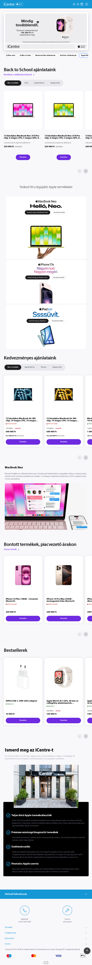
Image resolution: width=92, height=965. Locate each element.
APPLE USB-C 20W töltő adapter (21, 701)
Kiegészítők (55, 83)
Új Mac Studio (25, 55)
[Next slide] (84, 31)
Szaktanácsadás (20, 847)
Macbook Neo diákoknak (45, 55)
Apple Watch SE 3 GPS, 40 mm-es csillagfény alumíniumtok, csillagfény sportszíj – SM (62, 703)
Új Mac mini (10, 55)
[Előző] (79, 171)
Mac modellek (12, 83)
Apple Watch (39, 83)
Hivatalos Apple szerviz (25, 864)
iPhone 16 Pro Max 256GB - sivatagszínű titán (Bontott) (60, 600)
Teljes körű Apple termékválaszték (31, 815)
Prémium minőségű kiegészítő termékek (34, 832)
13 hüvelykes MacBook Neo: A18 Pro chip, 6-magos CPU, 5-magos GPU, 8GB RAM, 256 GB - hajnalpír (23, 138)
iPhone (43, 367)
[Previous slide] (7, 31)
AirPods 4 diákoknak (68, 55)
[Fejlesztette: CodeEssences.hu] (46, 962)
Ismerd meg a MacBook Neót (37, 212)
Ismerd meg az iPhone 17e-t (37, 277)
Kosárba (23, 157)
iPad (26, 83)
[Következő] (85, 171)
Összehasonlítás (59, 212)
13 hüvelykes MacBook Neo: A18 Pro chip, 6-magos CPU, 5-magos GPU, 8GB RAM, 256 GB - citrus (63, 138)
